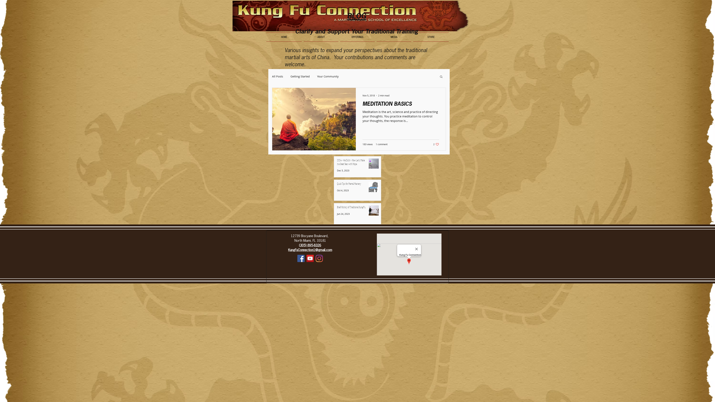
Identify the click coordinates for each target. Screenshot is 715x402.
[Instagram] (319, 258)
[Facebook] (301, 258)
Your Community (328, 76)
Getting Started (300, 76)
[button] (441, 77)
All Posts (277, 76)
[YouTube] (310, 258)
